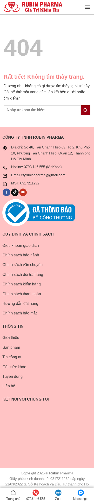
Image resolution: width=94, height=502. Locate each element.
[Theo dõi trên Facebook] (6, 192)
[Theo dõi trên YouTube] (23, 192)
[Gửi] (85, 110)
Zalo (58, 499)
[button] (87, 7)
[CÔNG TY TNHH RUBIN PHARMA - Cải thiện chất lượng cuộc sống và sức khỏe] (33, 7)
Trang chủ (13, 499)
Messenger (80, 499)
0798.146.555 (35, 499)
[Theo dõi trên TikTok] (15, 192)
